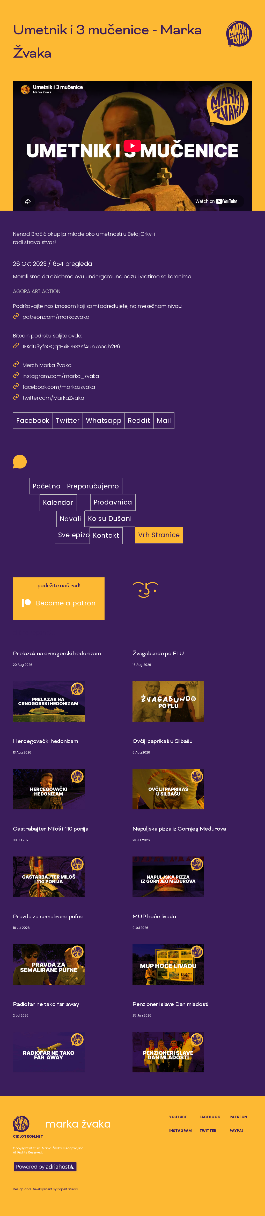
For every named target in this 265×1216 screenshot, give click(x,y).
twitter (208, 1130)
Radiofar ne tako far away (46, 1004)
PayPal (236, 1130)
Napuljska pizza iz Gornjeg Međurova (179, 829)
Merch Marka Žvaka (47, 365)
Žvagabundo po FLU (158, 654)
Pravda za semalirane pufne (48, 917)
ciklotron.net (28, 1136)
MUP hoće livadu (154, 917)
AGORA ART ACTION (37, 291)
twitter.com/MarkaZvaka (53, 398)
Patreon (238, 1117)
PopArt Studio (67, 1189)
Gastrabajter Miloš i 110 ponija (51, 829)
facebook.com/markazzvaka (59, 387)
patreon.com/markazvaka (56, 317)
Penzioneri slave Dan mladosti (170, 1004)
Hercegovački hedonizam (45, 741)
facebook (210, 1117)
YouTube (178, 1117)
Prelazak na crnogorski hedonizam (57, 654)
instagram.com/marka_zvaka (61, 376)
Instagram (180, 1130)
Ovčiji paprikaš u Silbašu (162, 741)
